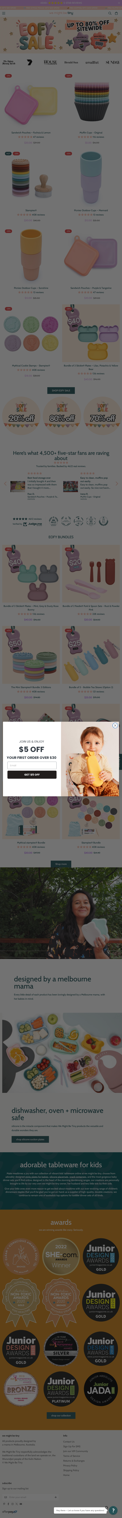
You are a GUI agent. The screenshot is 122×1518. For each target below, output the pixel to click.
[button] (113, 1510)
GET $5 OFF (32, 774)
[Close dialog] (115, 725)
